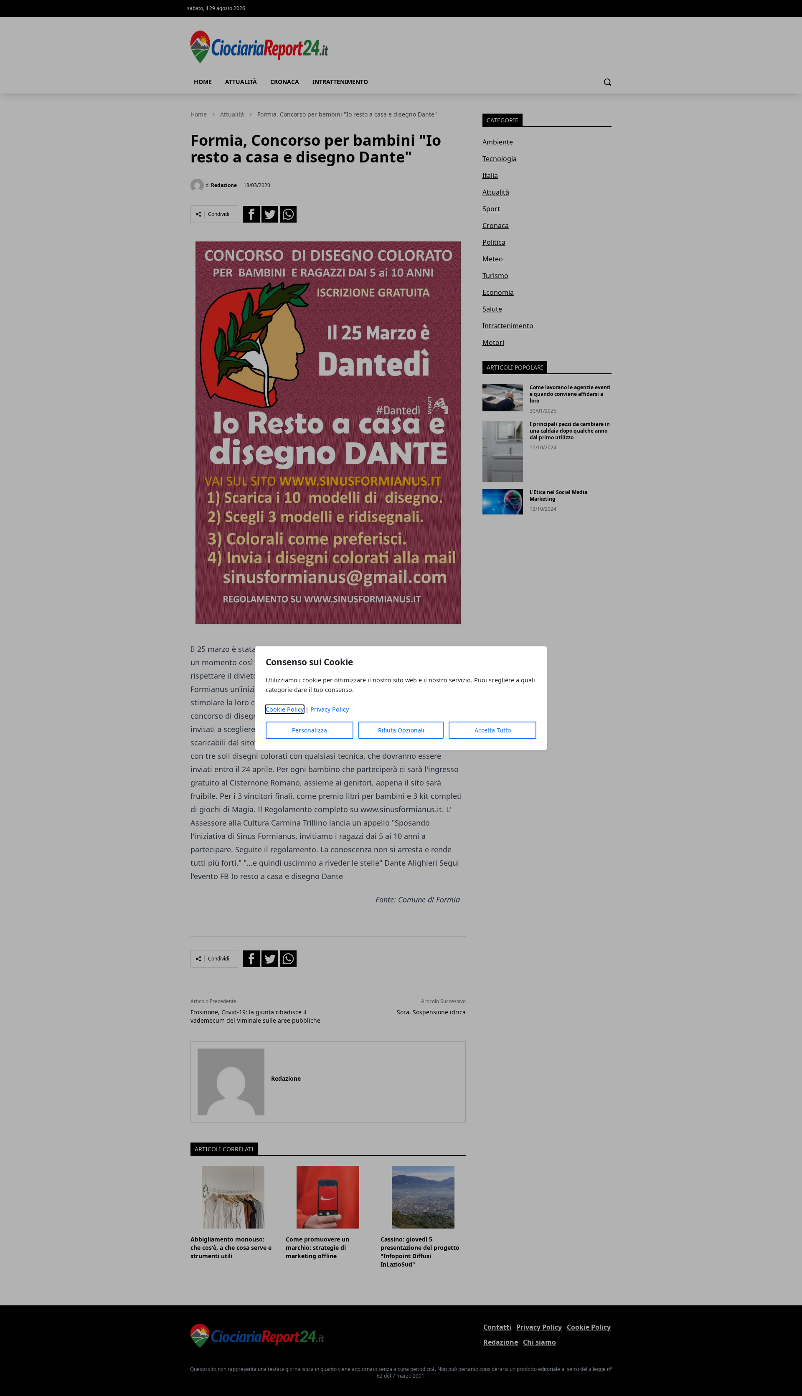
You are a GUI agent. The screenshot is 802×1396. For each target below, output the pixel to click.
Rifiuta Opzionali (401, 730)
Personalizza (309, 730)
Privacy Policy (329, 709)
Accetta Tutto (493, 730)
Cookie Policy (285, 709)
